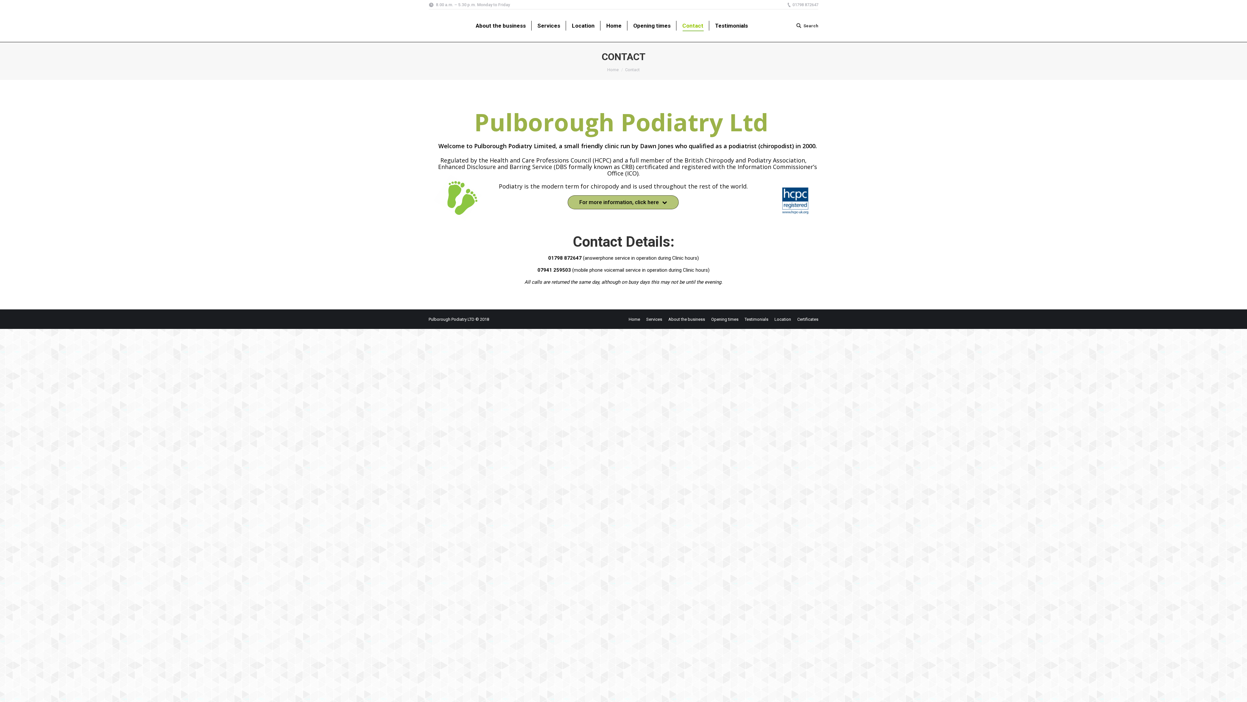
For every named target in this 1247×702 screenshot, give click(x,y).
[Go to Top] (1236, 691)
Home (613, 69)
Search (810, 25)
